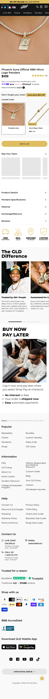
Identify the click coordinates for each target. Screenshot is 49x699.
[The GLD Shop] (24, 7)
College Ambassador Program (12, 486)
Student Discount (11, 481)
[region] (24, 291)
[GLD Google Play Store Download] (26, 647)
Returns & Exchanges (12, 509)
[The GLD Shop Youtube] (24, 659)
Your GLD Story (33, 480)
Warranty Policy (9, 518)
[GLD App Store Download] (9, 647)
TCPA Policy (31, 509)
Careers (29, 485)
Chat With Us (10, 543)
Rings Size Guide (34, 523)
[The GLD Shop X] (31, 659)
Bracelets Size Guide (36, 518)
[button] (37, 6)
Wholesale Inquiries (36, 489)
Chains (5, 437)
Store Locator (8, 476)
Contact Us (7, 505)
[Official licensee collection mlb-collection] (9, 7)
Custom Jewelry (34, 437)
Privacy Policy (32, 505)
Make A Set (31, 442)
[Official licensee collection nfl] (2, 7)
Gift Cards (30, 446)
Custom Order (33, 471)
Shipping (6, 514)
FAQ (4, 463)
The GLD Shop (31, 683)
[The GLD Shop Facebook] (17, 659)
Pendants (6, 442)
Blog (28, 476)
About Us (6, 472)
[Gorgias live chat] (42, 678)
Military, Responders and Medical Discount (36, 465)
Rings (4, 446)
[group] (24, 1)
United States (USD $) (23, 672)
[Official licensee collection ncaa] (5, 7)
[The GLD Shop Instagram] (11, 659)
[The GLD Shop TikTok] (38, 659)
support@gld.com (35, 543)
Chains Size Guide (35, 514)
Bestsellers (7, 433)
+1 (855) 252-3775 (11, 555)
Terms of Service (10, 523)
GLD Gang (7, 467)
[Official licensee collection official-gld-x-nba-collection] (14, 7)
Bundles (30, 433)
